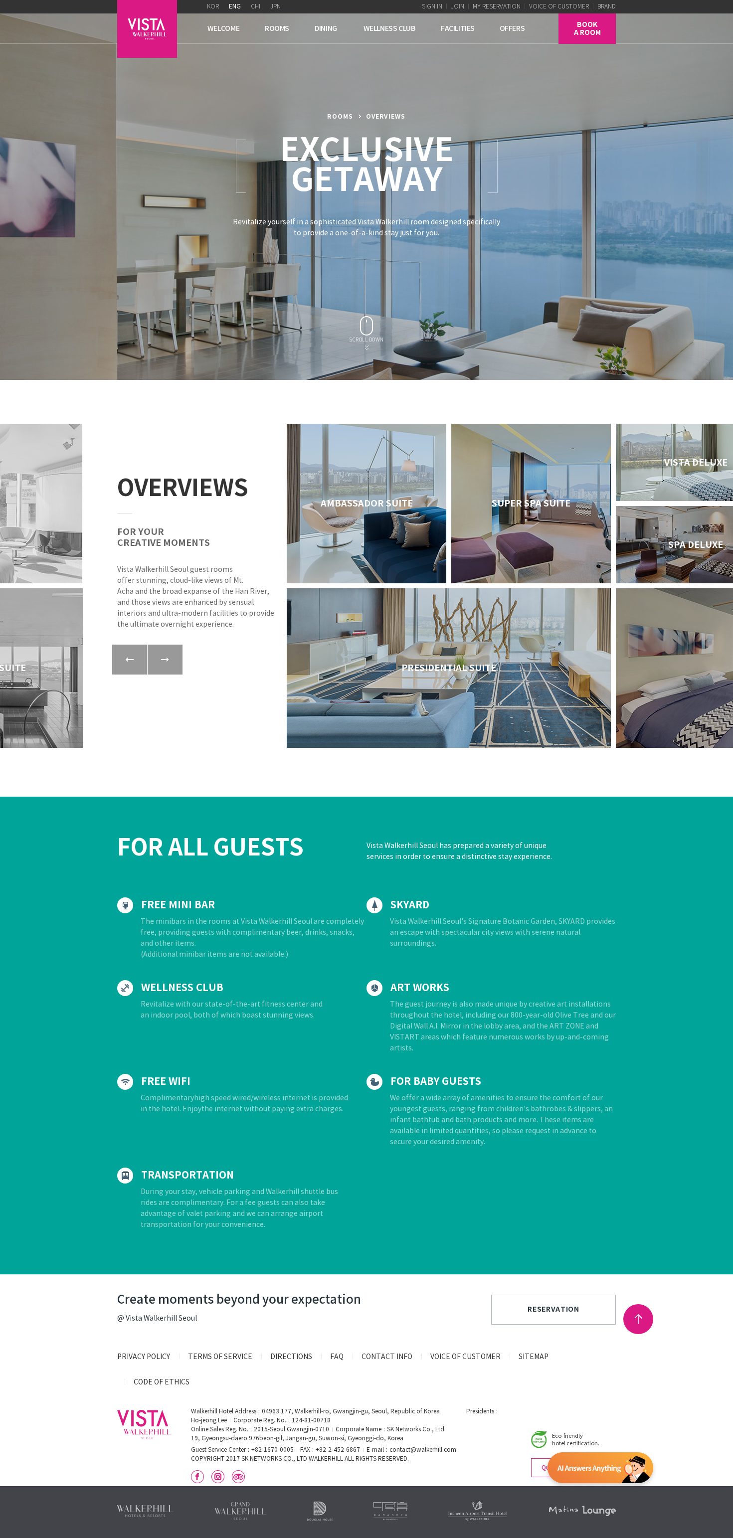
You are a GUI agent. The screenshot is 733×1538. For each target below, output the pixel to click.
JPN (275, 6)
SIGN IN (432, 6)
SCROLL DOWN (366, 340)
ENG (235, 6)
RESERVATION (553, 1309)
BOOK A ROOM (587, 28)
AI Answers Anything (600, 1469)
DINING (326, 28)
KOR (213, 6)
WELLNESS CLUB (389, 28)
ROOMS (277, 28)
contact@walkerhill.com (422, 1450)
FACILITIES (458, 28)
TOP (638, 1319)
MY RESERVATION (497, 6)
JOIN (457, 6)
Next (165, 660)
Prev (129, 660)
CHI (255, 6)
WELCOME (223, 28)
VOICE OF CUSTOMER (559, 6)
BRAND (606, 6)
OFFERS (512, 28)
